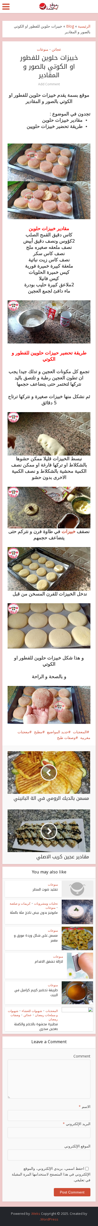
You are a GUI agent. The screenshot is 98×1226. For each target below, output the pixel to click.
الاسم (84, 1106)
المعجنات (80, 731)
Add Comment (49, 84)
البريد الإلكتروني (76, 1123)
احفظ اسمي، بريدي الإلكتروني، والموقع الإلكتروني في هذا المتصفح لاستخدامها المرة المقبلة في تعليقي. (51, 1174)
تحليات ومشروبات (46, 903)
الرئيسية (84, 26)
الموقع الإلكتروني (77, 1146)
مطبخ (38, 731)
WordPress (49, 1219)
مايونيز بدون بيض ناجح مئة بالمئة (34, 912)
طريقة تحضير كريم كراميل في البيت (36, 992)
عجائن (56, 49)
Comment (81, 1056)
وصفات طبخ (66, 737)
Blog (70, 26)
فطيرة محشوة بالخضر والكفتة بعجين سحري (36, 1026)
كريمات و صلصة (20, 903)
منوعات (42, 49)
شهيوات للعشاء (32, 1011)
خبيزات (68, 531)
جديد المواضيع (57, 731)
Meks (36, 1213)
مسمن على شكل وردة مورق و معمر (36, 937)
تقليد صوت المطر (45, 889)
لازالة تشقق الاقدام (49, 961)
